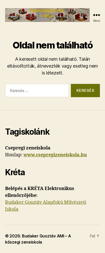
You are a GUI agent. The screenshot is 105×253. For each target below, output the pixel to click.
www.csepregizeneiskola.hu (55, 155)
